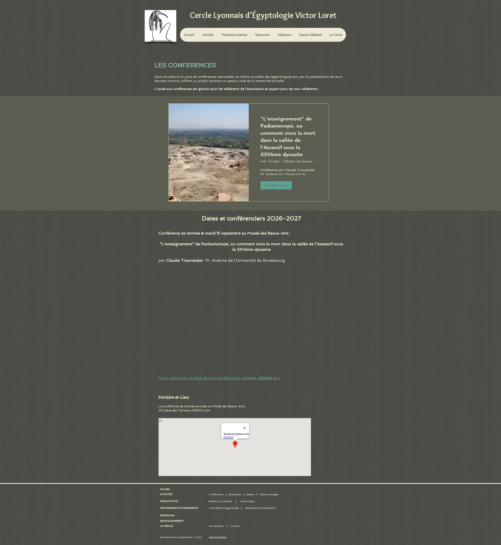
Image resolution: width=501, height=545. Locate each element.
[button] (207, 35)
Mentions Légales (217, 537)
